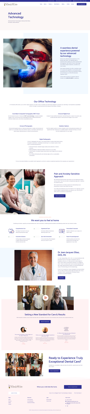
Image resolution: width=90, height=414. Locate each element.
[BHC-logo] (10, 2)
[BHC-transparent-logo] (15, 384)
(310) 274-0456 (69, 78)
